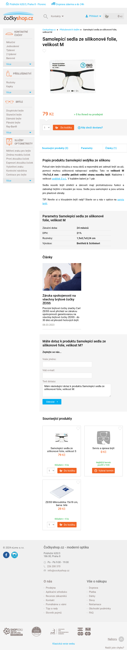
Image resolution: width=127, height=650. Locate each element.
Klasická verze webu (63, 643)
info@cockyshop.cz (58, 570)
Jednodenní (12, 46)
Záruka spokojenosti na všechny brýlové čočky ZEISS (59, 299)
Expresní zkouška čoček (19, 162)
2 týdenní (11, 54)
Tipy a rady (52, 608)
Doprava (93, 587)
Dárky (92, 596)
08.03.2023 (48, 324)
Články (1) (111, 148)
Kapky (9, 86)
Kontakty (56, 16)
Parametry (86, 148)
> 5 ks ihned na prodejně (88, 114)
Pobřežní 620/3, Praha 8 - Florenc (28, 4)
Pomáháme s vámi (56, 604)
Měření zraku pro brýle (18, 150)
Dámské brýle (13, 118)
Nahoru (112, 639)
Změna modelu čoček (18, 154)
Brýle (19, 101)
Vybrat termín (105, 470)
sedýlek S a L (59, 178)
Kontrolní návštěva (16, 170)
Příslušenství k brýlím (70, 29)
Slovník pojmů (54, 612)
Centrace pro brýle (16, 174)
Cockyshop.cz (49, 29)
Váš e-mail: (48, 370)
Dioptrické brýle (15, 110)
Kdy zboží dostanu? (92, 127)
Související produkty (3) (55, 148)
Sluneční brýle (14, 114)
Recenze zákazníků (56, 596)
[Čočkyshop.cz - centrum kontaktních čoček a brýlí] (18, 16)
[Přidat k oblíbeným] (44, 51)
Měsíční (10, 42)
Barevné (10, 58)
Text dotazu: (49, 381)
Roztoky (10, 82)
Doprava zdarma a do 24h (70, 4)
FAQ (91, 612)
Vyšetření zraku (14, 166)
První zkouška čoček (17, 158)
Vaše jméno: (49, 359)
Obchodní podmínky (100, 608)
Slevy (92, 600)
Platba (92, 591)
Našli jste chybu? (114, 647)
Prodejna (51, 587)
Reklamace (95, 604)
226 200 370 (53, 566)
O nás (48, 581)
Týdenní (10, 50)
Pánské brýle (13, 122)
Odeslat (50, 401)
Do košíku (66, 127)
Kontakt (50, 600)
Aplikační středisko (56, 591)
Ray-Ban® (11, 126)
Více (8, 64)
